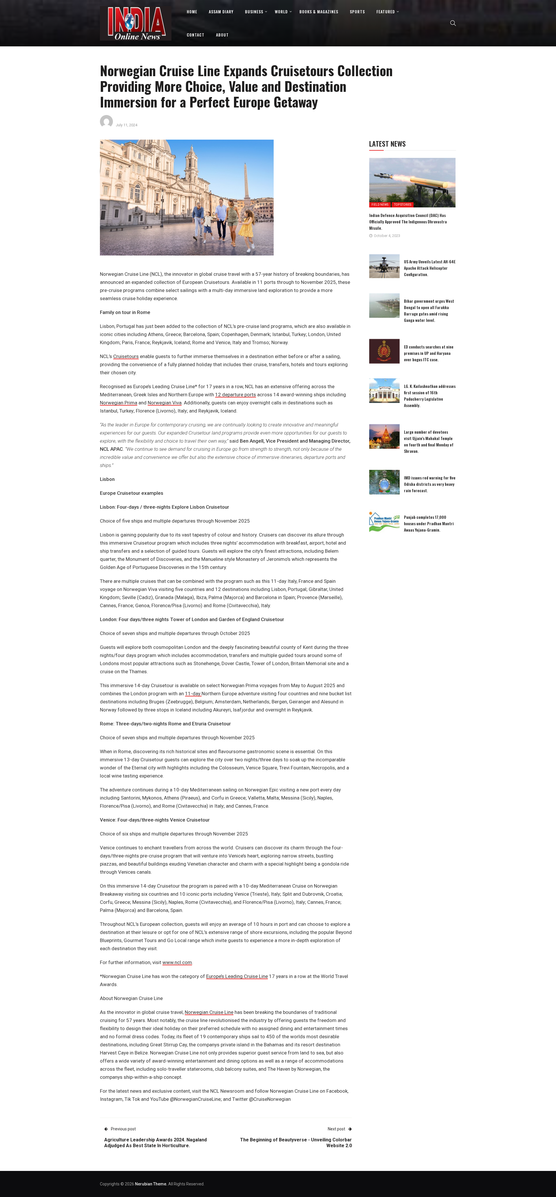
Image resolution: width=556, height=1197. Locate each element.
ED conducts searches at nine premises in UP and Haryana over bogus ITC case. (428, 353)
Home (192, 11)
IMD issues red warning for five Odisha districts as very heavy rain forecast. (430, 484)
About (222, 35)
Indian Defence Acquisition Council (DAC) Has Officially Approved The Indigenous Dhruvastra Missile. (408, 221)
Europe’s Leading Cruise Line (237, 976)
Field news (380, 204)
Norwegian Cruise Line (209, 1012)
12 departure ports (235, 394)
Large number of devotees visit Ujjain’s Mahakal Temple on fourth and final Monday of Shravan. (428, 441)
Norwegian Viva (165, 403)
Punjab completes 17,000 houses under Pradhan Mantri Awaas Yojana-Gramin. (429, 523)
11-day (193, 693)
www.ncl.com (177, 962)
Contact (195, 35)
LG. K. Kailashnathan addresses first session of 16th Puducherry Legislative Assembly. (430, 395)
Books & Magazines (318, 11)
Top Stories (402, 204)
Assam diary (221, 11)
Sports (357, 11)
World (281, 11)
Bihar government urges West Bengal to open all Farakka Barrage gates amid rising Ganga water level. (429, 310)
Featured (385, 11)
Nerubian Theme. (151, 1184)
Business (254, 11)
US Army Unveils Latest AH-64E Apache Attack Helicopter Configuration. (430, 267)
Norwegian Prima (118, 403)
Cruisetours (126, 356)
